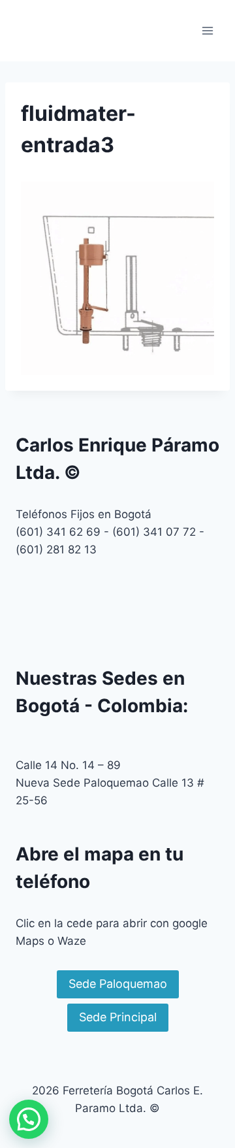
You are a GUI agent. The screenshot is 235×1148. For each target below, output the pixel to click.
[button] (28, 1119)
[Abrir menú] (207, 30)
